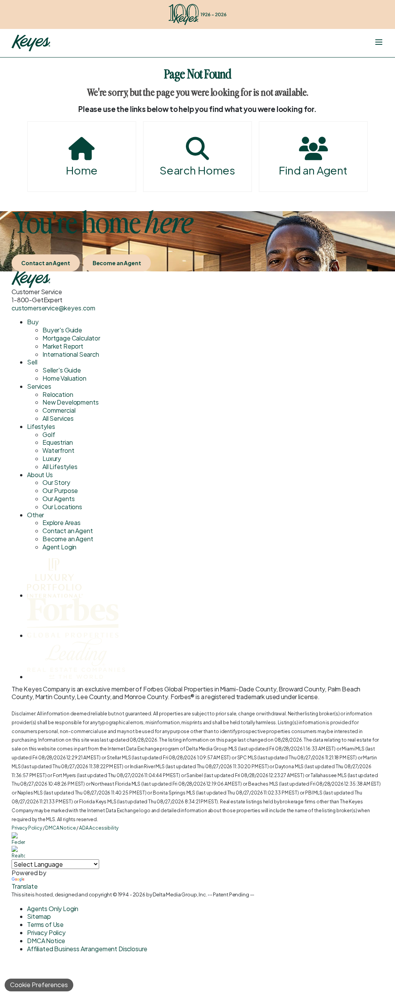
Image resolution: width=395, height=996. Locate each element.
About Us (40, 475)
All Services (58, 418)
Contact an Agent (45, 262)
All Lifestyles (60, 466)
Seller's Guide (61, 370)
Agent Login (59, 547)
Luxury (51, 458)
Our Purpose (60, 490)
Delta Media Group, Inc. (180, 894)
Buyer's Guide (62, 330)
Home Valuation (64, 378)
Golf (48, 434)
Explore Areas (61, 522)
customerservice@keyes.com (53, 308)
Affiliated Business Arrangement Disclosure (87, 949)
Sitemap (39, 916)
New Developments (70, 402)
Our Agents (58, 499)
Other (35, 515)
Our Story (56, 482)
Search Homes (197, 170)
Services (39, 386)
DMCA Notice (60, 828)
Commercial (58, 410)
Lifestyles (41, 426)
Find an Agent (313, 170)
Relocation (57, 394)
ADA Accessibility (98, 828)
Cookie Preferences (39, 985)
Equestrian (57, 442)
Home (82, 170)
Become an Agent (117, 262)
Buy (33, 322)
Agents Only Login (52, 909)
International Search (70, 354)
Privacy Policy (27, 828)
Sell (32, 362)
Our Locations (62, 507)
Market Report (62, 346)
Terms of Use (45, 924)
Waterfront (58, 450)
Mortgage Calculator (71, 338)
